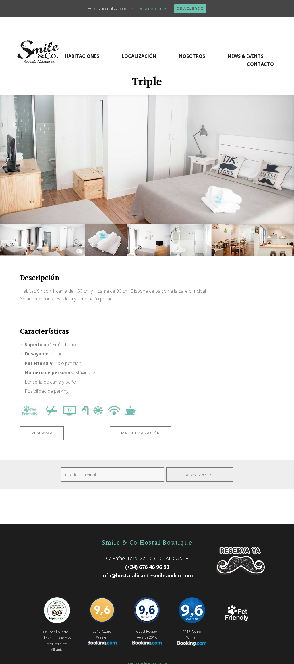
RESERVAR (42, 433)
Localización (139, 56)
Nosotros (192, 56)
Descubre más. (153, 8)
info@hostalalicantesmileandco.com (147, 575)
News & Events (245, 56)
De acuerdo (190, 8)
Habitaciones (82, 56)
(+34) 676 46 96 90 (147, 566)
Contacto (260, 64)
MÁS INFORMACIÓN (140, 433)
